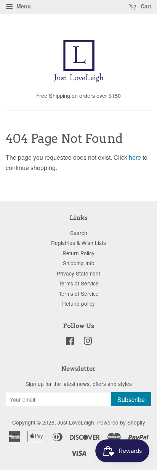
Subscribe (131, 399)
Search (78, 233)
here (135, 157)
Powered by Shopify (121, 422)
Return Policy (78, 253)
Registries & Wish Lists (78, 242)
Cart (145, 6)
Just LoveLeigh (76, 422)
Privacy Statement (78, 273)
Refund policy (78, 303)
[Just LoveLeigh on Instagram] (87, 342)
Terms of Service (79, 283)
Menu (23, 6)
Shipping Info (79, 263)
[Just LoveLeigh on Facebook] (70, 342)
